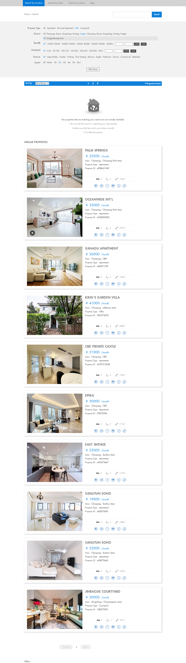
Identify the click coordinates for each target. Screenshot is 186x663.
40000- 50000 (98, 44)
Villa (77, 28)
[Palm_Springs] (96, 186)
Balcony (91, 57)
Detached (136, 57)
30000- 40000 (83, 44)
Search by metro (55, 3)
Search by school (77, 3)
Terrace (116, 57)
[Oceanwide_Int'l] (96, 235)
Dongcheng (66, 34)
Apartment (51, 28)
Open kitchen (52, 57)
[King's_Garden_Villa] (96, 333)
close (183, 2)
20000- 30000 (68, 44)
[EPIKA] (96, 431)
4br (69, 63)
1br (55, 63)
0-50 (49, 51)
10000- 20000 (53, 44)
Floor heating (80, 57)
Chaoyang (50, 34)
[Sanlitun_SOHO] (96, 529)
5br (73, 63)
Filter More (93, 69)
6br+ (79, 63)
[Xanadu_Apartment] (96, 284)
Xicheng (75, 34)
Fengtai (83, 34)
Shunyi (58, 34)
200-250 (83, 51)
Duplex (98, 57)
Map (92, 3)
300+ (100, 51)
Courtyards (84, 28)
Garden (63, 57)
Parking (70, 57)
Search (35, 14)
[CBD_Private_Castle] (96, 382)
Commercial (126, 57)
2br (59, 63)
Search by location (33, 3)
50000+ (110, 44)
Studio (49, 63)
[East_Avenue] (96, 480)
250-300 (93, 51)
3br (64, 63)
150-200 (74, 51)
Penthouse (107, 57)
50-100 (56, 51)
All (44, 28)
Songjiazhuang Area (55, 38)
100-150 (65, 51)
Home (27, 14)
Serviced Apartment (65, 28)
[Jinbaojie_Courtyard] (96, 627)
